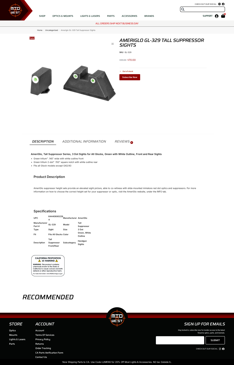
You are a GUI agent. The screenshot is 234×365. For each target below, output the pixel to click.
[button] (112, 44)
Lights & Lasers (90, 16)
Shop (42, 16)
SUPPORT (207, 16)
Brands (149, 16)
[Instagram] (220, 348)
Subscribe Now (129, 77)
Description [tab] (43, 141)
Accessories (129, 16)
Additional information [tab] (84, 141)
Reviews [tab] (123, 141)
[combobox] (202, 9)
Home (39, 30)
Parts (111, 16)
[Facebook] (223, 4)
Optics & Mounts (62, 16)
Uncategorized (51, 30)
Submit (215, 340)
